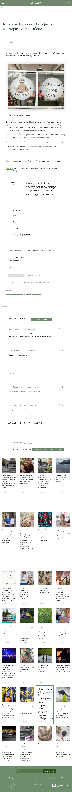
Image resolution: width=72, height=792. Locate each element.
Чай (14, 216)
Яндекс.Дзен (53, 778)
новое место (36, 294)
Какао (15, 228)
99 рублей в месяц (17, 257)
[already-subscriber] (33, 275)
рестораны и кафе (13, 294)
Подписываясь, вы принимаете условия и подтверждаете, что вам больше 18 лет (28, 282)
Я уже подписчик (33, 275)
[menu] (49, 449)
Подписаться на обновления (21, 449)
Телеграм (12, 778)
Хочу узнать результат (21, 235)
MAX (30, 778)
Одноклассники (40, 778)
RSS (62, 778)
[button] (16, 275)
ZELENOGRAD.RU (24, 42)
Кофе (15, 222)
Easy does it (17, 53)
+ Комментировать (41, 319)
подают (8, 130)
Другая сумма (15, 260)
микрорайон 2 (25, 294)
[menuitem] (12, 778)
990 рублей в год (16, 263)
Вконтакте (22, 778)
